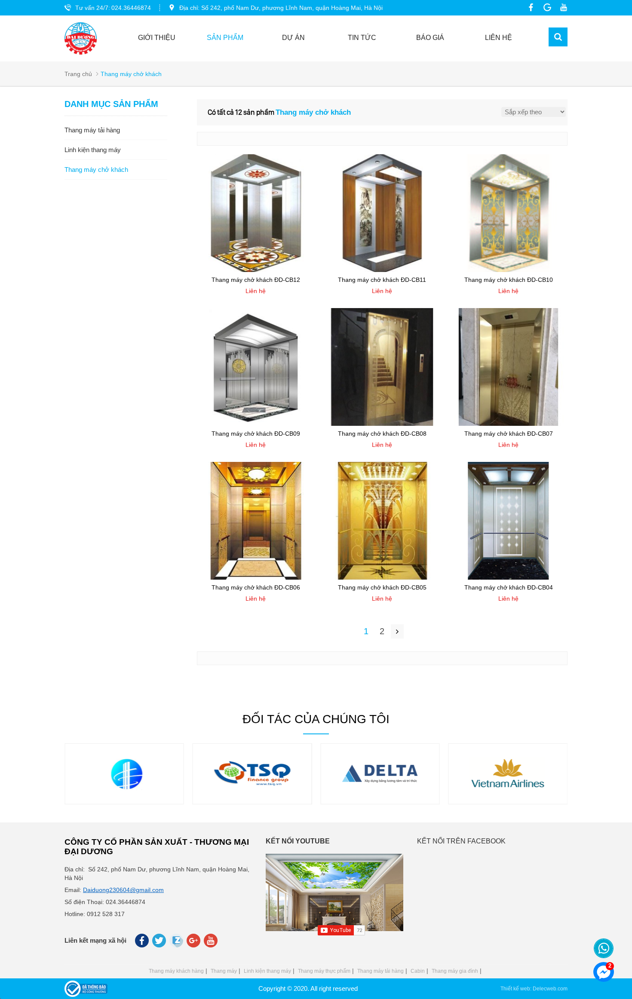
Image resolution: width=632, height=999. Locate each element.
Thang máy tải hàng (380, 971)
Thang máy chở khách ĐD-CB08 (382, 433)
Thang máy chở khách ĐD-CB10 (508, 279)
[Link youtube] (561, 7)
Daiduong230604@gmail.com (123, 889)
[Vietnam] (507, 793)
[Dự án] (124, 793)
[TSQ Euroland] (252, 793)
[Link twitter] (160, 942)
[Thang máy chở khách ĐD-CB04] (509, 577)
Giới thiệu (156, 37)
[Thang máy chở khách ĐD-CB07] (509, 423)
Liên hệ (498, 37)
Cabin (418, 971)
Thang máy (224, 971)
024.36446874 (131, 7)
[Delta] (380, 793)
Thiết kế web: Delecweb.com (534, 989)
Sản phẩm (225, 37)
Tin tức (362, 37)
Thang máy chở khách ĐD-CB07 (508, 433)
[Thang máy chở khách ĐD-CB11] (382, 269)
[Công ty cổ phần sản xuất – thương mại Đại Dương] (80, 38)
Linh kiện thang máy (267, 971)
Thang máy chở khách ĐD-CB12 (256, 279)
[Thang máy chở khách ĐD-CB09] (256, 423)
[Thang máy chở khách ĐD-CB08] (382, 423)
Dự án (293, 37)
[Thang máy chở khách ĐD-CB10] (509, 269)
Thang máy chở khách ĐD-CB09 (256, 433)
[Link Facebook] (529, 7)
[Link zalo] (176, 945)
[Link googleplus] (545, 7)
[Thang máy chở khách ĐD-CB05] (382, 577)
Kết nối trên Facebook (461, 841)
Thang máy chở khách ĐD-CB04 (508, 587)
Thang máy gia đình (455, 971)
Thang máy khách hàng (176, 971)
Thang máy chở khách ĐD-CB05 (382, 587)
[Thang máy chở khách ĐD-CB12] (256, 269)
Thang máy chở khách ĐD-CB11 (382, 279)
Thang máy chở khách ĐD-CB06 (256, 587)
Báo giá (430, 37)
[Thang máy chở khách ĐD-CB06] (256, 577)
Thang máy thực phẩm (324, 971)
